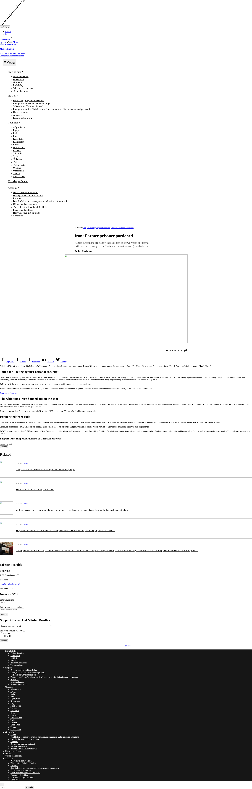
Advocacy (18, 115)
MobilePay (18, 85)
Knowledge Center (18, 181)
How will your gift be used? (26, 212)
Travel (13, 734)
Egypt (16, 130)
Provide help (14, 71)
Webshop (9, 753)
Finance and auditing (23, 210)
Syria (15, 156)
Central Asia (19, 176)
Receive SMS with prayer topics (23, 749)
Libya (16, 144)
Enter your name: (7, 600)
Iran (15, 136)
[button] (5, 42)
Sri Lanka (17, 153)
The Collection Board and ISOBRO (30, 207)
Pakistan (17, 150)
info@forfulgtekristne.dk (10, 584)
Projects (12, 95)
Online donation (20, 76)
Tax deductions (20, 91)
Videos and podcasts (13, 756)
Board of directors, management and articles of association (41, 201)
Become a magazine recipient (22, 744)
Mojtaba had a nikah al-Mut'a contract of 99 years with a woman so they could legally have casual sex (65, 530)
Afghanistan (19, 127)
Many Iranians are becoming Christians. (35, 489)
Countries (13, 122)
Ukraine (17, 167)
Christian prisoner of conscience (122, 228)
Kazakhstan (18, 139)
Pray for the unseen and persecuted (24, 739)
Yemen (16, 173)
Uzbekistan (18, 170)
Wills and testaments (23, 88)
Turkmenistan (19, 165)
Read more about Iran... (10, 393)
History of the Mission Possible (28, 195)
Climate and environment (25, 204)
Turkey (16, 162)
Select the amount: (7, 631)
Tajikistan (17, 159)
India (15, 133)
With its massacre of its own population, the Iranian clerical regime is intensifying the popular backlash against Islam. (72, 510)
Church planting (20, 112)
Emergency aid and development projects (32, 103)
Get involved (10, 732)
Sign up (4, 615)
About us (12, 187)
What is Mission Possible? (25, 192)
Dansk (127, 646)
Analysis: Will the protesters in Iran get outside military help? (45, 469)
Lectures (17, 198)
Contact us (18, 215)
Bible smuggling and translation (28, 100)
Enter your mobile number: (11, 607)
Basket (8, 32)
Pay (6, 34)
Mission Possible (7, 49)
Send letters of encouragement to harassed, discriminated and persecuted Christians (44, 737)
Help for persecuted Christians (12, 54)
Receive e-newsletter (19, 746)
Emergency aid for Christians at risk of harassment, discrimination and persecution (52, 109)
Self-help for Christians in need (28, 106)
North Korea (19, 147)
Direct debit (18, 79)
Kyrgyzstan (18, 141)
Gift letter (17, 82)
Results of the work (22, 118)
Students (14, 741)
